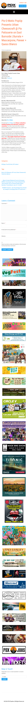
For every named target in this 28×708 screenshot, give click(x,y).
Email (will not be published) (9, 229)
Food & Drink (9, 164)
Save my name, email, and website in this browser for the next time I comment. (14, 245)
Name (3, 223)
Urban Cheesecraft (21, 172)
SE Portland (15, 164)
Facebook (9, 78)
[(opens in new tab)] (14, 262)
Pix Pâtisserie (8, 172)
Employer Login (22, 2)
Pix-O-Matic (10, 123)
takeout (8, 174)
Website (4, 236)
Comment (4, 203)
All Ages (4, 164)
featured (4, 174)
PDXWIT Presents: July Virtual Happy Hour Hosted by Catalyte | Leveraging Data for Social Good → (14, 188)
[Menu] (14, 11)
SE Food (14, 172)
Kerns (3, 172)
